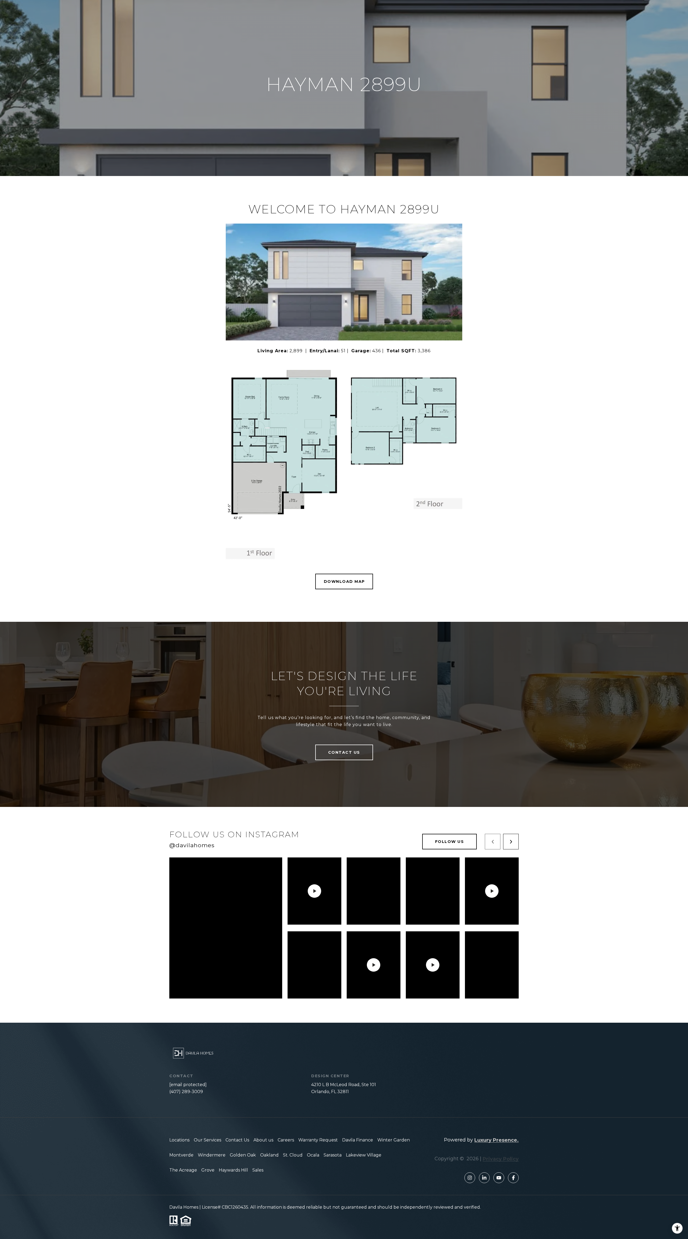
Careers (286, 1140)
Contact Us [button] (344, 752)
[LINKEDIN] (484, 1177)
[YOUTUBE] (498, 1177)
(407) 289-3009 (186, 1091)
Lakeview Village (363, 1155)
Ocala (313, 1155)
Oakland (269, 1155)
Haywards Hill (233, 1170)
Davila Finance (357, 1140)
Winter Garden (393, 1140)
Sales (257, 1170)
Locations (179, 1140)
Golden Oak (243, 1155)
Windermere (211, 1155)
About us (263, 1140)
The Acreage (183, 1170)
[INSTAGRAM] (469, 1177)
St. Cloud (293, 1155)
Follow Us (449, 841)
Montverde (181, 1155)
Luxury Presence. (496, 1140)
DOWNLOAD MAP (344, 581)
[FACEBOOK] (513, 1177)
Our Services (207, 1140)
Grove (207, 1170)
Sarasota (333, 1155)
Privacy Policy (501, 1159)
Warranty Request (318, 1140)
